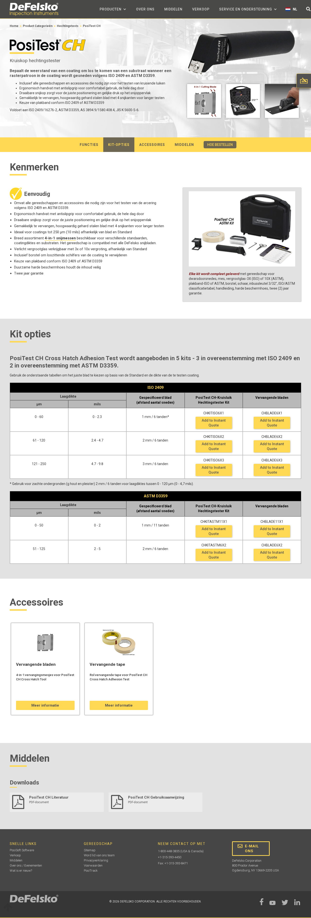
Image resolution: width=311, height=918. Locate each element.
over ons (145, 9)
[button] (113, 9)
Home (14, 26)
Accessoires (152, 145)
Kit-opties (119, 145)
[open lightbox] (204, 102)
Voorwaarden (93, 865)
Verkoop (200, 9)
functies (89, 145)
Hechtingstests (67, 26)
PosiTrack (91, 870)
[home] (34, 9)
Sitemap (89, 850)
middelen (184, 145)
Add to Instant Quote (214, 422)
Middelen (173, 9)
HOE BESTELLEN (220, 145)
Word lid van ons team (99, 855)
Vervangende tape (107, 664)
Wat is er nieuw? (21, 870)
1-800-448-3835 (169, 851)
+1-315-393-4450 (169, 857)
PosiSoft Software (22, 850)
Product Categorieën (37, 26)
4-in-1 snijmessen (60, 238)
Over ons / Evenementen (26, 865)
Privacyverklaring (96, 860)
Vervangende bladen (36, 664)
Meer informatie (45, 705)
